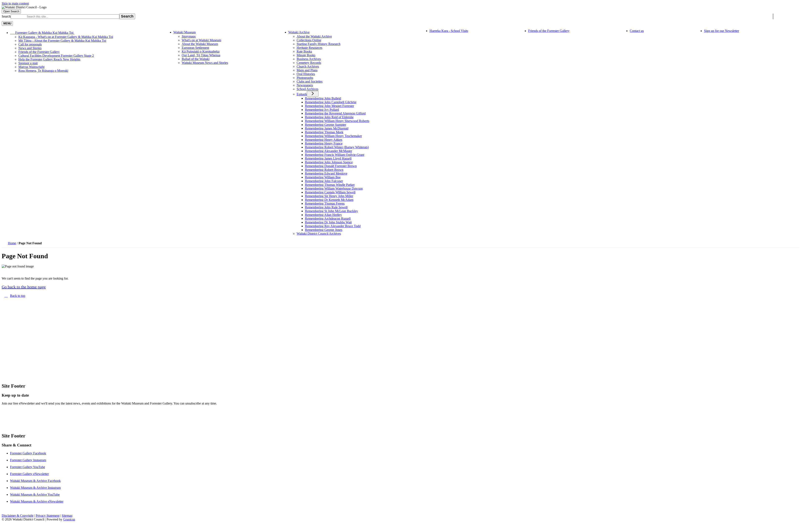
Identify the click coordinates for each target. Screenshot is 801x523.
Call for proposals (30, 44)
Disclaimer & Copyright (17, 515)
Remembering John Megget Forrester (329, 106)
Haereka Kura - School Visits (448, 31)
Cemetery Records (309, 62)
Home (12, 243)
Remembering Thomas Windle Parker (330, 185)
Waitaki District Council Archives (319, 233)
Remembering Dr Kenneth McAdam (329, 200)
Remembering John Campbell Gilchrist (330, 102)
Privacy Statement (47, 515)
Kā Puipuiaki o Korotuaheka (200, 51)
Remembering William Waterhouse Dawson (334, 188)
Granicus (69, 519)
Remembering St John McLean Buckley (331, 211)
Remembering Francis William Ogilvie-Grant (334, 154)
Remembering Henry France (324, 143)
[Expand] (80, 32)
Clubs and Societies (309, 81)
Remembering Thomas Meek (324, 132)
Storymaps (189, 36)
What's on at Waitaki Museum (201, 40)
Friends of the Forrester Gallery (39, 52)
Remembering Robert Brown (324, 169)
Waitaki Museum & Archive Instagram (35, 487)
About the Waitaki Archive (314, 36)
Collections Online (309, 40)
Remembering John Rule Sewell (326, 207)
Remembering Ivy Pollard (322, 109)
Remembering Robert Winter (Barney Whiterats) (337, 147)
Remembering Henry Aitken (323, 139)
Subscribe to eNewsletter (28, 417)
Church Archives (308, 66)
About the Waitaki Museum (200, 44)
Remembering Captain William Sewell (330, 192)
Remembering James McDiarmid (326, 128)
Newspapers (305, 85)
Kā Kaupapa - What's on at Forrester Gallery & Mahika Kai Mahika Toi (65, 37)
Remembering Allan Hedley (323, 215)
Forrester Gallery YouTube (27, 467)
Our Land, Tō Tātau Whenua (201, 55)
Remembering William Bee (323, 177)
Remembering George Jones (323, 230)
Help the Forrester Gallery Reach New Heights (49, 59)
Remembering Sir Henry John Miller (329, 196)
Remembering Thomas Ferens (325, 203)
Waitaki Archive (299, 32)
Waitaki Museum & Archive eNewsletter (36, 501)
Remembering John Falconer (324, 181)
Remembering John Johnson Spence (329, 162)
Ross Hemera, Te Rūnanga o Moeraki (43, 70)
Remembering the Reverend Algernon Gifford (335, 113)
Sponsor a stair (28, 63)
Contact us (637, 31)
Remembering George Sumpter (325, 124)
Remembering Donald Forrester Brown (331, 166)
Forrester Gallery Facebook (28, 453)
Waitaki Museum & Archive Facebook (35, 481)
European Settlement (195, 47)
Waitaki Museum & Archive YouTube (35, 494)
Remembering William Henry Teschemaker (333, 136)
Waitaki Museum (184, 32)
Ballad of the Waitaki (195, 59)
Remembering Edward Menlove (326, 173)
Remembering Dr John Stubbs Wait (328, 222)
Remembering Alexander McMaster (328, 151)
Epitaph (302, 94)
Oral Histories (306, 74)
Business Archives (309, 59)
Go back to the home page (24, 287)
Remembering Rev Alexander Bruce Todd (333, 226)
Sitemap (67, 515)
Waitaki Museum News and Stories (205, 62)
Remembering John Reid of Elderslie (329, 117)
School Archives (307, 89)
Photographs (305, 77)
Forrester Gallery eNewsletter (29, 474)
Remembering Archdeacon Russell (328, 218)
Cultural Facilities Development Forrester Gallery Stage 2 (56, 55)
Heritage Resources (309, 47)
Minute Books (306, 55)
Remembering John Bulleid (323, 98)
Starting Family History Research (318, 44)
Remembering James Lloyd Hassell (328, 158)
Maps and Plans (307, 70)
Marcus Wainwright (31, 67)
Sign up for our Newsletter (721, 31)
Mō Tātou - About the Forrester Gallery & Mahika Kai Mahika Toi (62, 40)
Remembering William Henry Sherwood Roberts (337, 121)
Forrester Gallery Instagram (28, 460)
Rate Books (304, 51)
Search (6, 16)
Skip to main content (15, 3)
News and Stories (30, 48)
